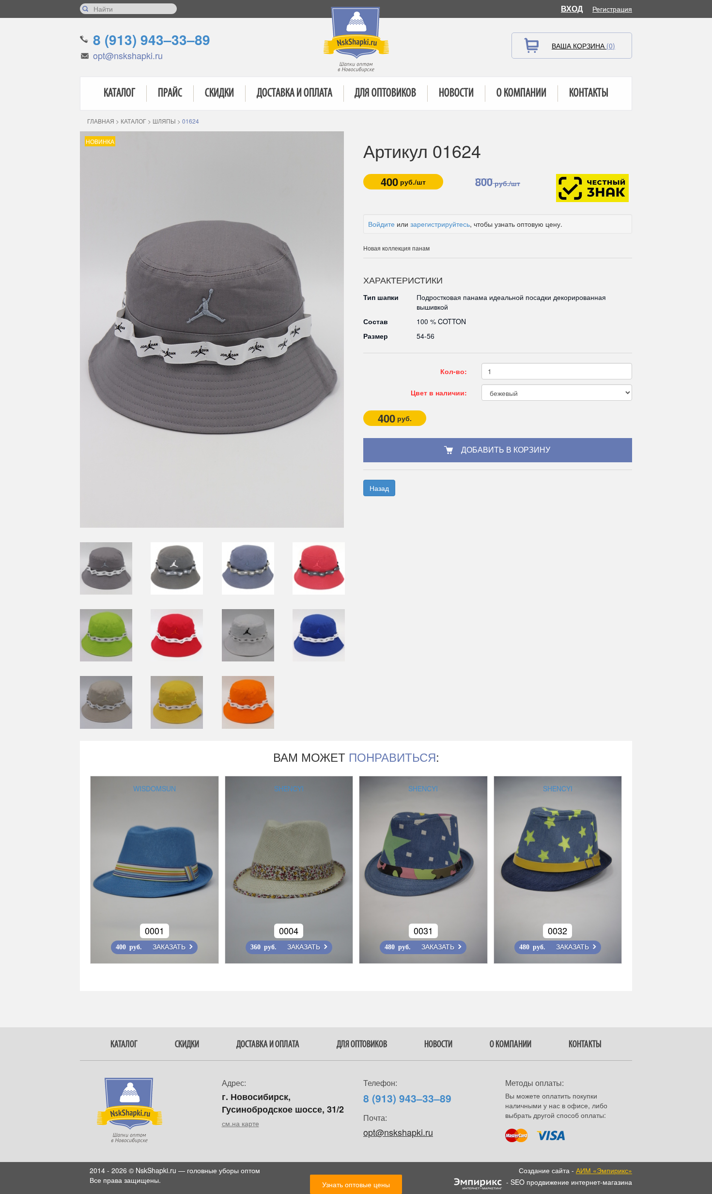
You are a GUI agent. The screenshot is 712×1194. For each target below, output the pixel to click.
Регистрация (612, 9)
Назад (379, 488)
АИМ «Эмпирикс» (604, 1170)
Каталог (119, 93)
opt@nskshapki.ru (128, 55)
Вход (572, 8)
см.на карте (240, 1123)
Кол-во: (453, 371)
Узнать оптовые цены (356, 1184)
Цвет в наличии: (439, 392)
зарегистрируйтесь (440, 224)
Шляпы (164, 121)
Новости (456, 93)
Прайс (170, 93)
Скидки (219, 93)
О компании (521, 93)
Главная (100, 121)
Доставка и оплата (294, 93)
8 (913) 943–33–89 (151, 39)
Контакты (588, 93)
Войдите (381, 224)
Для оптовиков (385, 93)
